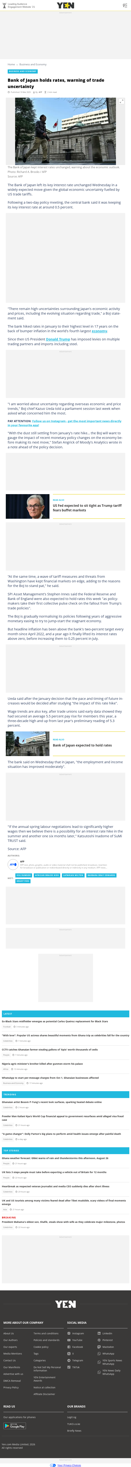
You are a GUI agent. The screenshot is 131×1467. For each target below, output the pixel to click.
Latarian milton (73, 875)
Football (7, 1027)
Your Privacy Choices (69, 1465)
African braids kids (47, 875)
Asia (5, 1209)
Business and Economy (33, 64)
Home (11, 64)
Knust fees (23, 881)
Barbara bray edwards (101, 875)
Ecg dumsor (24, 875)
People (6, 1055)
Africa (5, 1069)
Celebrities (7, 1041)
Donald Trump (58, 339)
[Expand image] (122, 101)
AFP (40, 92)
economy (99, 330)
